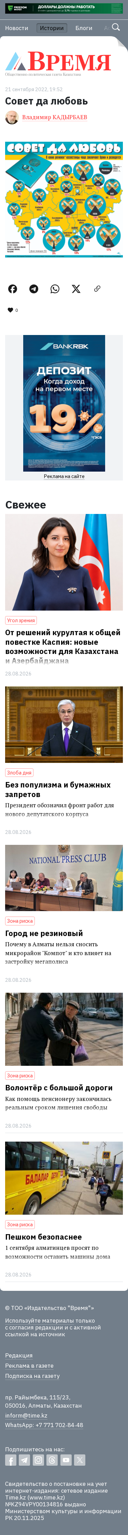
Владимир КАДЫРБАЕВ (54, 117)
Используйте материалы (39, 1320)
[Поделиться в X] (76, 288)
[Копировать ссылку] (97, 288)
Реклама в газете (29, 1365)
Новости (16, 28)
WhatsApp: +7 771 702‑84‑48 (44, 1425)
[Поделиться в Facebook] (12, 288)
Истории (52, 28)
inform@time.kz (26, 1415)
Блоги (84, 28)
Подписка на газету (32, 1376)
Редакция (19, 1355)
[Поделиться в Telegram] (33, 288)
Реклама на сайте (64, 476)
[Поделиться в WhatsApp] (54, 288)
